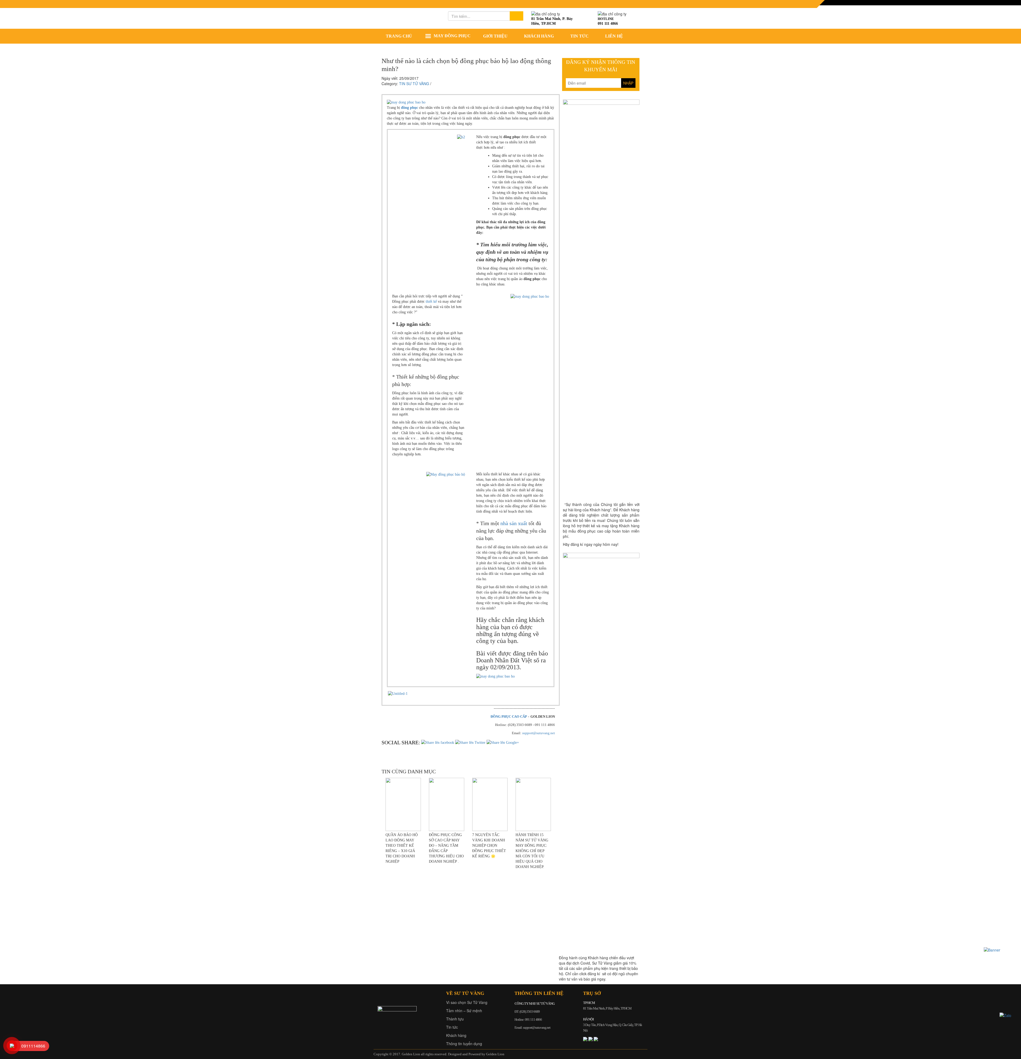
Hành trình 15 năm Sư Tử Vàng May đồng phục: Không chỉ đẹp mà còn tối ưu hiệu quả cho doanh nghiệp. (532, 851)
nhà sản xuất (513, 523)
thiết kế (431, 302)
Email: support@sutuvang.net (532, 1027)
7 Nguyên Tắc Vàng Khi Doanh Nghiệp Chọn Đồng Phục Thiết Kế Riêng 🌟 (489, 845)
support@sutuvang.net (538, 733)
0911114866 (33, 1046)
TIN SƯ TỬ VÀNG (414, 83)
